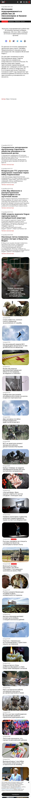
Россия (23, 21)
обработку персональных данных (11, 788)
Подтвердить (15, 794)
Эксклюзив (5, 21)
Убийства (17, 21)
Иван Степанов (11, 99)
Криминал (11, 21)
